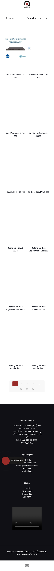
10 (21, 389)
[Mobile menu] (49, 4)
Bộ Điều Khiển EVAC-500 (38, 192)
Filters (11, 18)
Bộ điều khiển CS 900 (15, 192)
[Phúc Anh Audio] (27, 4)
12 (33, 389)
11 (27, 389)
